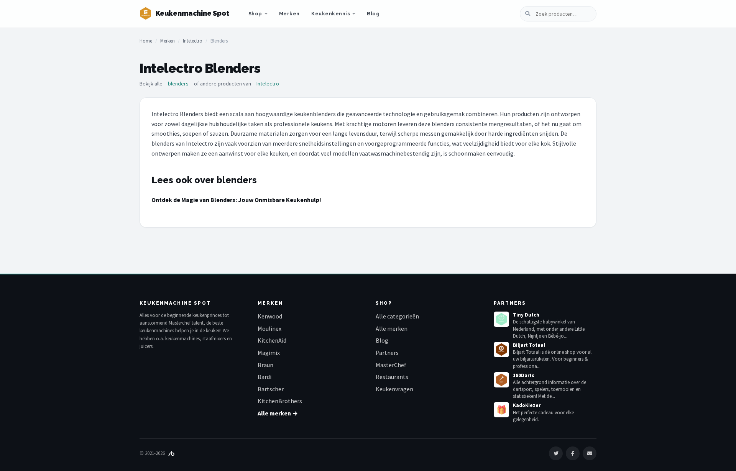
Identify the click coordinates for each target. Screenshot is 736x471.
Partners (387, 352)
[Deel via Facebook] (573, 453)
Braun (265, 365)
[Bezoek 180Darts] (501, 379)
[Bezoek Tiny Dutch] (501, 319)
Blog (373, 13)
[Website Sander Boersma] (171, 453)
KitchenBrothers (280, 401)
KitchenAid (272, 340)
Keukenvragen (394, 389)
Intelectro (192, 41)
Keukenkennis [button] (330, 13)
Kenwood (270, 316)
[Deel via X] (556, 453)
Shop (255, 13)
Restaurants (392, 377)
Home (146, 41)
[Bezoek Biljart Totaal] (501, 349)
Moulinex (269, 328)
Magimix (269, 352)
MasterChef (391, 365)
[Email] (589, 453)
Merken (289, 13)
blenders (178, 83)
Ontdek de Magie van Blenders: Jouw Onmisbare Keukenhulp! (236, 199)
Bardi (264, 377)
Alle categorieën (397, 316)
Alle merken (391, 328)
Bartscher (271, 389)
